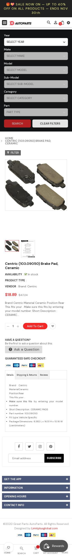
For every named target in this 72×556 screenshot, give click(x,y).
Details (10, 374)
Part (7, 105)
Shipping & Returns (27, 374)
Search (17, 123)
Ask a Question (26, 349)
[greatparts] (36, 535)
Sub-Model (11, 77)
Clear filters (50, 123)
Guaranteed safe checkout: (25, 358)
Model (8, 63)
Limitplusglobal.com (44, 528)
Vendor (10, 286)
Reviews (44, 374)
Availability (13, 274)
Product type (15, 280)
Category (10, 91)
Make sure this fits (20, 401)
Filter (14, 152)
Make (7, 49)
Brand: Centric (27, 286)
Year (7, 35)
